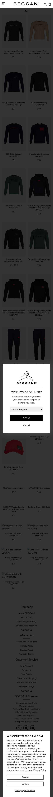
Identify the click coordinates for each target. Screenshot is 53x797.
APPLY (26, 418)
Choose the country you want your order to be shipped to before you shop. (26, 399)
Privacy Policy (39, 770)
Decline (25, 784)
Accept (25, 777)
